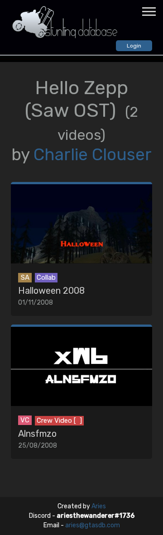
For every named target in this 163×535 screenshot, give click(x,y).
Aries (98, 506)
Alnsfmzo (37, 433)
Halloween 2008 (51, 290)
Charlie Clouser (93, 154)
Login (134, 46)
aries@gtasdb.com (92, 525)
